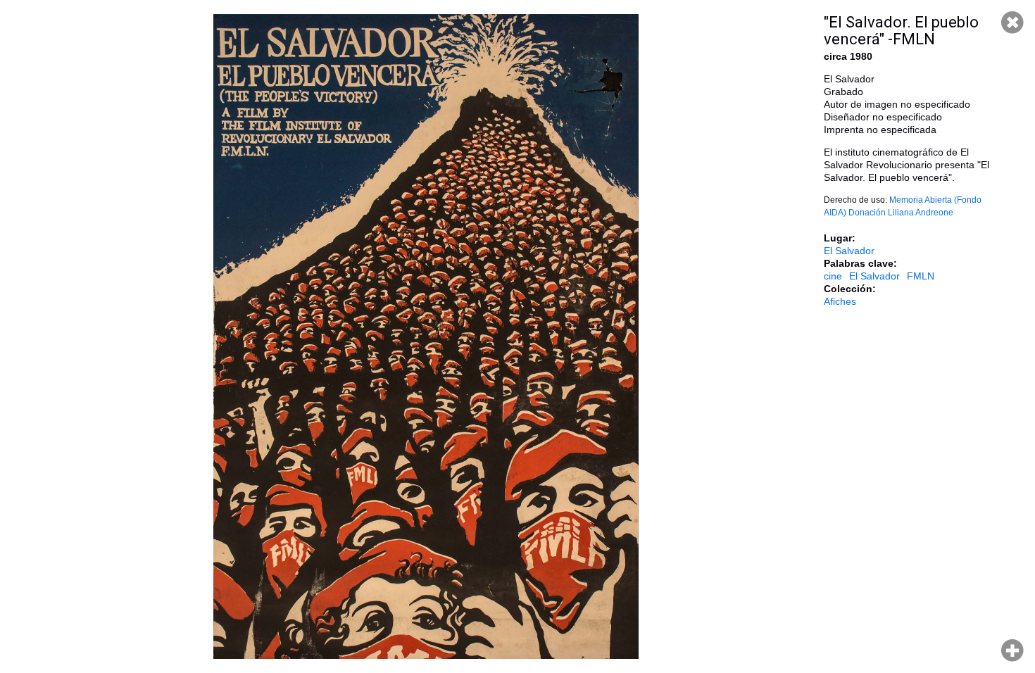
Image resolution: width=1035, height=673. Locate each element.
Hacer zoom (1012, 650)
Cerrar (1012, 22)
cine (833, 276)
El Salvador (849, 250)
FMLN (920, 276)
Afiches (840, 301)
